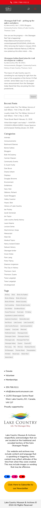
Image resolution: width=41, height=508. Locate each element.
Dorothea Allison (19, 308)
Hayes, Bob (8, 203)
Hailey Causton (9, 199)
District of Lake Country (23, 305)
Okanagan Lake (10, 340)
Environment (8, 182)
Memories (23, 329)
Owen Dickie (8, 254)
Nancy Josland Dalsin (12, 244)
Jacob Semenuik (10, 213)
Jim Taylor (7, 216)
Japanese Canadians (11, 319)
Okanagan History (23, 336)
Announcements (10, 65)
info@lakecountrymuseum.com (19, 391)
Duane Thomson (10, 312)
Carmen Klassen (10, 158)
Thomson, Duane (10, 274)
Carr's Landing (9, 305)
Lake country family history (14, 220)
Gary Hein (7, 189)
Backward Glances (11, 144)
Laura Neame (9, 223)
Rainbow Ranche (30, 347)
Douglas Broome (10, 179)
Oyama (20, 343)
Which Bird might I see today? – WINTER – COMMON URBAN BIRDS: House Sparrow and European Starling (20, 125)
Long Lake (15, 329)
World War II (9, 357)
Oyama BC (27, 343)
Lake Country (18, 322)
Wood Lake (15, 354)
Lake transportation (26, 326)
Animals (7, 137)
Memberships (12, 379)
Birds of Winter (9, 301)
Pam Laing (8, 257)
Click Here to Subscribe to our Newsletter (20, 486)
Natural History (10, 247)
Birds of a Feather (22, 295)
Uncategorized (9, 285)
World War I (25, 354)
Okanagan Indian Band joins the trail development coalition (19, 59)
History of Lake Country (26, 28)
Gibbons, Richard (10, 192)
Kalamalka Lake (24, 319)
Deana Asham (9, 172)
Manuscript (8, 233)
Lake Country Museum (11, 326)
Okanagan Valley (10, 343)
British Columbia (21, 301)
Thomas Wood (20, 350)
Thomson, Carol (9, 31)
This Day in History (11, 268)
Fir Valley (28, 312)
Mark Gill (7, 237)
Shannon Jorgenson (11, 264)
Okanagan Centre (10, 336)
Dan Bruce (8, 168)
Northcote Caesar (10, 333)
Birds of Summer (21, 298)
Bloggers (28, 25)
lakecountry (10, 25)
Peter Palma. (9, 261)
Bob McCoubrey (10, 155)
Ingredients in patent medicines (14, 315)
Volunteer (10, 375)
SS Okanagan (9, 350)
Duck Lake (20, 312)
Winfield (7, 354)
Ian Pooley (8, 209)
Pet (15, 347)
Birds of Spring (9, 298)
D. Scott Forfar (9, 165)
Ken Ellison (8, 322)
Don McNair (8, 308)
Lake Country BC (29, 322)
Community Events (10, 28)
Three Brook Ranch (11, 119)
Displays (7, 175)
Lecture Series (9, 227)
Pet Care (20, 347)
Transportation (31, 350)
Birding (7, 295)
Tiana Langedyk (10, 278)
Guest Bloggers (10, 196)
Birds (13, 295)
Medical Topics (9, 240)
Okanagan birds (22, 333)
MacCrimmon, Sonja (11, 230)
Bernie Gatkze (9, 148)
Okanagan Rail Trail (23, 340)
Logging (7, 329)
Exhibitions (8, 185)
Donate (9, 371)
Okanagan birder (10, 251)
